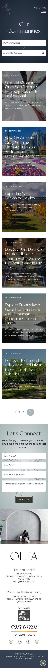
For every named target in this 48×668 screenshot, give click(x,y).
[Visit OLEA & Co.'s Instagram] (11, 642)
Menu (43, 11)
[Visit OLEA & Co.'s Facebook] (28, 642)
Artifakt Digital (24, 659)
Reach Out (24, 499)
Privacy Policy (26, 656)
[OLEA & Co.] (6, 9)
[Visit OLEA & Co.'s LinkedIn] (37, 642)
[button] (43, 663)
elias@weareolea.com (24, 581)
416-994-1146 (40, 7)
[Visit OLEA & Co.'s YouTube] (20, 642)
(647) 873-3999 (24, 601)
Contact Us (11, 656)
